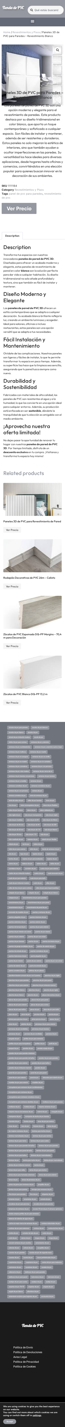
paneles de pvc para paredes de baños (21, 1058)
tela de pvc (12, 854)
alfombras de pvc (33, 1291)
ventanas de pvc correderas (18, 766)
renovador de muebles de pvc (18, 912)
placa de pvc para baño (51, 1009)
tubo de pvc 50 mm (15, 834)
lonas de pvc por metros (46, 1121)
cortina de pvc (13, 1233)
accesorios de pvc (47, 1296)
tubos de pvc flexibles (50, 805)
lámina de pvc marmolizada (53, 1160)
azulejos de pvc (37, 1282)
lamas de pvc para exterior (47, 1175)
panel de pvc (34, 1077)
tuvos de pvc (50, 800)
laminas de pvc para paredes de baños (21, 1145)
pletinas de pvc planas (36, 970)
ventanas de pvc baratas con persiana (21, 776)
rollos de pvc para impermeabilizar (47, 888)
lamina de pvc (39, 1165)
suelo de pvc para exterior (17, 878)
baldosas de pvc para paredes (35, 1272)
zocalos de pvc (33, 732)
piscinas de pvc (39, 1014)
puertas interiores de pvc (38, 917)
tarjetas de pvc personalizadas (32, 859)
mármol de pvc (42, 1112)
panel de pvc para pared (38, 1073)
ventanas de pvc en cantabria (40, 761)
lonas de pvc (13, 1126)
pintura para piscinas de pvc (18, 1019)
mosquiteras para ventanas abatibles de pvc (23, 1102)
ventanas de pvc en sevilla (41, 757)
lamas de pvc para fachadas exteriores (22, 1175)
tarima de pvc (13, 863)
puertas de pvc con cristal (37, 936)
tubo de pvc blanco (51, 830)
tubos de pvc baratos (16, 810)
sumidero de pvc (30, 868)
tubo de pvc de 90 (33, 820)
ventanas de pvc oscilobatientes (19, 747)
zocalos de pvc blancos (40, 727)
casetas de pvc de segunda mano (40, 1252)
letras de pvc (52, 1126)
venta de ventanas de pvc (38, 795)
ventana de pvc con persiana (18, 791)
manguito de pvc (57, 1112)
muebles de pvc (37, 1082)
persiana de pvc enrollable (33, 1034)
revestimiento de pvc (16, 907)
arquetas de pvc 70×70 (16, 1287)
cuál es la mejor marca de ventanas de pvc (23, 1223)
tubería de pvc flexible (49, 839)
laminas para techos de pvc (41, 1131)
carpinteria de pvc (32, 1262)
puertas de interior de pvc (51, 941)
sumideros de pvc (15, 868)
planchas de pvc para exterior (18, 985)
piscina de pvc (53, 1014)
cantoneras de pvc (15, 1267)
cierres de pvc (25, 1238)
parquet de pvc (14, 1048)
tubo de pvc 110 (31, 834)
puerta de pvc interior (16, 961)
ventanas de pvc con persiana (42, 766)
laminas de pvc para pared (45, 1150)
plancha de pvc (33, 995)
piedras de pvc (26, 1024)
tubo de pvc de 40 (34, 825)
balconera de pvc (53, 1277)
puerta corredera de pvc (17, 970)
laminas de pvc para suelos (40, 1141)
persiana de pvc (51, 1034)
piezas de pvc (54, 1019)
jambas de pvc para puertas (18, 1189)
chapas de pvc (39, 1238)
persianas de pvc (14, 1034)
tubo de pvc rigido (52, 815)
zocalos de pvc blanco (16, 732)
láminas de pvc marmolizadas (41, 1155)
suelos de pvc (39, 873)
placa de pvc (13, 1014)
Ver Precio (19, 208)
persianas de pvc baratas (40, 1029)
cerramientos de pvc (42, 1243)
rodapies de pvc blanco (16, 893)
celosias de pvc (14, 1248)
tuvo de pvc (12, 805)
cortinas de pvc (39, 1228)
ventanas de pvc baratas (46, 776)
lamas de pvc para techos (38, 1170)
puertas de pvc (33, 941)
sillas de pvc (50, 883)
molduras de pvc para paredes (53, 1102)
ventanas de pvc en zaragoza (18, 757)
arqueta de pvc (48, 1287)
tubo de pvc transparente (33, 815)
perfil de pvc (53, 1043)
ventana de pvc (37, 791)
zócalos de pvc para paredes (18, 727)
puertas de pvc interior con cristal (20, 932)
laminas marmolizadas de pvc (19, 1136)
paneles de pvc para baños (41, 1063)
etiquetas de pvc (47, 1194)
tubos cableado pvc (46, 810)
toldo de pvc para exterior (17, 849)
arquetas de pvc (33, 1287)
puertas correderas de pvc (39, 951)
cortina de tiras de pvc (55, 1228)
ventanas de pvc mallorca (17, 752)
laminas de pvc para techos (42, 1136)
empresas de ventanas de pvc (19, 1209)
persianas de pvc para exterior (45, 1024)
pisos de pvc (26, 1014)
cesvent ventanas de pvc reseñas (20, 1243)
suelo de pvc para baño (38, 878)
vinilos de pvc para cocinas (18, 742)
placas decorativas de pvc (51, 995)
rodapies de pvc (33, 893)
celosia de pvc (28, 1248)
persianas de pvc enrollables (18, 1029)
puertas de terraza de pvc (17, 927)
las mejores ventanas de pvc (18, 1131)
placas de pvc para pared (40, 1000)
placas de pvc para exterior (18, 1005)
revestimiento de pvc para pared (38, 902)
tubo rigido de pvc (14, 815)
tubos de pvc (31, 810)
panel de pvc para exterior (17, 1077)
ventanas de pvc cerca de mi (42, 771)
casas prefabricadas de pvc (46, 1257)
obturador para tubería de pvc (52, 1077)
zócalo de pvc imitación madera (19, 737)
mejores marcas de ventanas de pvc (21, 1112)
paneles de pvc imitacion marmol (20, 1068)
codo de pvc (13, 1238)
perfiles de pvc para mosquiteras (20, 1043)
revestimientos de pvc (16, 902)
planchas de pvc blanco (16, 990)
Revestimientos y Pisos (26, 32)
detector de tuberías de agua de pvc (21, 1218)
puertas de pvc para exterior (39, 927)
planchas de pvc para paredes (19, 980)
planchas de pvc (34, 990)
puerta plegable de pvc (38, 956)
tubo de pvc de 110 (34, 830)
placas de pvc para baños (17, 1009)
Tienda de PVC (13, 7)
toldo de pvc (34, 849)
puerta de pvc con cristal (54, 961)
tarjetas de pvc (52, 859)
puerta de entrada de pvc (38, 966)
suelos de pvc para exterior (49, 868)
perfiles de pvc (40, 1043)
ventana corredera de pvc (17, 795)
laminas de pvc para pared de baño (20, 1150)
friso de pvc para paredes (17, 1194)
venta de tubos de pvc (16, 800)
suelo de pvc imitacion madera (19, 883)
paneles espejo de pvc (45, 1048)
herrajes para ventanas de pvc (42, 1189)
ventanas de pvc (35, 781)
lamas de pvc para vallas (17, 1170)
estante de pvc (45, 1199)
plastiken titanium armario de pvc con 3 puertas (24, 975)
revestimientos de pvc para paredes (35, 898)
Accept (9, 1421)
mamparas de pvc (15, 1116)
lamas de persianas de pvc (31, 1180)
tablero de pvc (41, 863)
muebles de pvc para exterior (18, 1082)
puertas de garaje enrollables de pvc (21, 946)
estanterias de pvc (30, 1199)
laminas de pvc (14, 1160)
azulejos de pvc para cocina (18, 1282)
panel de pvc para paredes (26, 193)
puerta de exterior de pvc (17, 966)
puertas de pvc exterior (16, 936)
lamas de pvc (13, 1180)
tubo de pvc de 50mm (50, 820)
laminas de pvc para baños (18, 1155)
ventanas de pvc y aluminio (40, 742)
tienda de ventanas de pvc (51, 849)
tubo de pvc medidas (16, 820)
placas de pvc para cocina (39, 1005)
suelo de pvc (38, 883)
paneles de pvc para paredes (48, 1058)
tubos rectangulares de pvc (30, 805)
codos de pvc (46, 1233)
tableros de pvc (27, 863)
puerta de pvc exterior (34, 961)
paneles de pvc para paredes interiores (22, 1053)
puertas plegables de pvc (17, 917)
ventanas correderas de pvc (40, 786)
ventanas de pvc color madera (19, 771)
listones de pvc (38, 1126)
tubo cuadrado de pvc (16, 839)
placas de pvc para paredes (18, 1000)
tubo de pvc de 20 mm (16, 830)
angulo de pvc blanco (16, 1291)
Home (6, 32)
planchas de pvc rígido (52, 975)
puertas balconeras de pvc (17, 956)
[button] (32, 21)
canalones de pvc (31, 1267)
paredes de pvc (28, 1048)
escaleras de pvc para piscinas (19, 1204)
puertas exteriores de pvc (17, 922)
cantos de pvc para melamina (52, 1262)
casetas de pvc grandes (17, 1252)
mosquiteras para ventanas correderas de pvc (24, 1097)
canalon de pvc (47, 1267)
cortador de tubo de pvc (30, 1233)
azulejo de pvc (50, 1282)
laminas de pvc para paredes (48, 1145)
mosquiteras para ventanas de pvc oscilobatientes (25, 1087)
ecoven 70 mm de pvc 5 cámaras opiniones (47, 1209)
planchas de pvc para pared (42, 980)
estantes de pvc (14, 1199)
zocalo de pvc (38, 737)
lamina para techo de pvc (31, 1160)
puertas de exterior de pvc (45, 946)
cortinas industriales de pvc (51, 1223)
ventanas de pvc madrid (38, 752)
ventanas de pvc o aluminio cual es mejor (48, 747)
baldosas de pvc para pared (18, 1277)
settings (37, 1415)
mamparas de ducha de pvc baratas (37, 1116)
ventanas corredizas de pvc (18, 786)
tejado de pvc (51, 854)
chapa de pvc (53, 1238)
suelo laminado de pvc (55, 873)
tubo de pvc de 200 (50, 825)
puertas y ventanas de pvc (41, 912)
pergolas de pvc (14, 1039)
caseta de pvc (28, 1257)
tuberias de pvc (33, 839)
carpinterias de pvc (15, 1262)
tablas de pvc (54, 863)
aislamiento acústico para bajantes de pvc (23, 1296)
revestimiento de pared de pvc (37, 907)
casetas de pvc (14, 1257)
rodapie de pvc (13, 898)
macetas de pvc (14, 1121)
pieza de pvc (13, 1024)
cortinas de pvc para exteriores (19, 1228)
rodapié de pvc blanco (50, 893)
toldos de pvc (38, 844)
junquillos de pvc (43, 1184)
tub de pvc (25, 844)
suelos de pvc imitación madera (19, 873)
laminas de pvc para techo (17, 1141)
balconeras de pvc (38, 1277)
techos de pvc (13, 859)
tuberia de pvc (13, 844)
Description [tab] (12, 235)
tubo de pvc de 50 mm (16, 825)
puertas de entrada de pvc (17, 951)
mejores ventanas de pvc (47, 1107)
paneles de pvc (40, 1068)
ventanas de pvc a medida (17, 781)
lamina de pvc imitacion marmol (19, 1165)
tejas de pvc (24, 854)
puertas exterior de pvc (37, 922)
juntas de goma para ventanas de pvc (21, 1184)
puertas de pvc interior (42, 932)
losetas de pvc (29, 1121)
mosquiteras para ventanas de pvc (20, 1092)
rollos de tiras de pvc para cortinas (20, 888)
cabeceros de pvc (15, 1272)
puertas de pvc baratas (16, 941)
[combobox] (46, 10)
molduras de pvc (14, 1107)
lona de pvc (25, 1126)
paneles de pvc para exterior (18, 1063)
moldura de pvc (29, 1107)
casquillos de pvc (43, 1248)
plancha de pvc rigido (51, 990)
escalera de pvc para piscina (43, 1204)
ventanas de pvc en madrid (18, 761)
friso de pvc (34, 1194)
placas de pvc (34, 1009)
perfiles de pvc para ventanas (33, 1039)
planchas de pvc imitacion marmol (44, 985)
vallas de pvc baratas (35, 800)
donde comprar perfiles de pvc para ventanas (24, 1214)
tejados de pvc (37, 854)
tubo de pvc (44, 834)
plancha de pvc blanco (16, 995)
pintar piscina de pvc (39, 1019)
